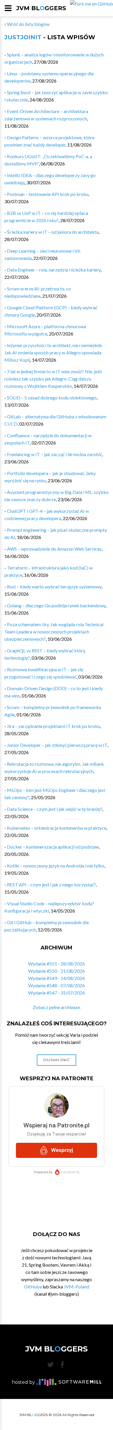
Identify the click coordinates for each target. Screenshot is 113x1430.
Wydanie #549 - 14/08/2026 (56, 978)
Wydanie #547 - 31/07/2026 (56, 992)
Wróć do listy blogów (28, 24)
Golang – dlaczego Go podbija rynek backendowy (56, 605)
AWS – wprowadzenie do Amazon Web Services (54, 548)
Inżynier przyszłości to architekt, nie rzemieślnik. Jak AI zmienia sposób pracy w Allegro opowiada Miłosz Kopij (53, 352)
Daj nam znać (56, 1060)
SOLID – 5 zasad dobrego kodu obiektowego (51, 397)
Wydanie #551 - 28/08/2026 (56, 963)
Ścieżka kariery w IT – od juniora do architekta (53, 232)
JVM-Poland (76, 1286)
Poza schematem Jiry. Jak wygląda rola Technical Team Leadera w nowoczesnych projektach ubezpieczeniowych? (53, 632)
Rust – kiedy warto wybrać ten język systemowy (54, 586)
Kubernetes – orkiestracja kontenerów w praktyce (56, 828)
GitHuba (33, 1286)
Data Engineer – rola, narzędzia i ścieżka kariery (54, 269)
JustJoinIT (22, 37)
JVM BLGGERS (41, 8)
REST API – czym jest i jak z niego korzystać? (51, 884)
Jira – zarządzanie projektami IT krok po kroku (53, 726)
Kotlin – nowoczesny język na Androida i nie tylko (55, 865)
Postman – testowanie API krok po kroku (47, 194)
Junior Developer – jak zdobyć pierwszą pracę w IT (57, 745)
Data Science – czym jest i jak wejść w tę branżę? (54, 809)
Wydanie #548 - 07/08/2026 (56, 985)
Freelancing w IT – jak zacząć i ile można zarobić (54, 454)
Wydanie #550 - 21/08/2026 (56, 971)
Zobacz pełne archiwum (56, 1007)
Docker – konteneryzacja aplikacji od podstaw (53, 846)
